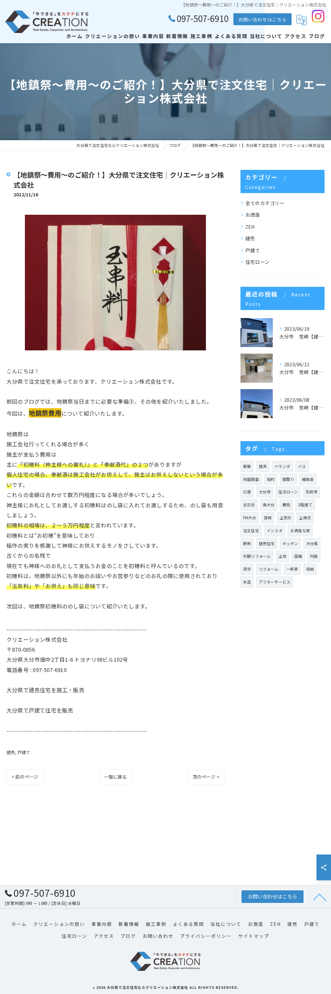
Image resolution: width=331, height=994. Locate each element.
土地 (282, 556)
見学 (247, 569)
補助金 (308, 479)
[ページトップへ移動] (319, 896)
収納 (310, 569)
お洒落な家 (300, 530)
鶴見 (286, 504)
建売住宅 (267, 543)
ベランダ (282, 466)
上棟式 (305, 517)
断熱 (247, 543)
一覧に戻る (115, 776)
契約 (270, 479)
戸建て (23, 752)
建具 (263, 466)
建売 (10, 752)
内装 (314, 556)
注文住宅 (251, 530)
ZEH (250, 226)
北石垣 (249, 504)
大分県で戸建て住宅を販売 (39, 710)
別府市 (312, 491)
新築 (247, 466)
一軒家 (292, 569)
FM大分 (249, 517)
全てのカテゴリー (265, 203)
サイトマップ (253, 936)
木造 (247, 582)
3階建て (305, 504)
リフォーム (269, 569)
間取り (288, 479)
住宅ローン (257, 261)
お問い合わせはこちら (262, 19)
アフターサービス (275, 582)
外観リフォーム (257, 556)
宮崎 (268, 517)
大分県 (312, 543)
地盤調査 (251, 479)
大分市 (265, 491)
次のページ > (206, 776)
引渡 (247, 491)
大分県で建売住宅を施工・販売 (45, 690)
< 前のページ (25, 776)
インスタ (275, 530)
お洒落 (252, 214)
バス (302, 466)
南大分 (269, 504)
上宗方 (286, 517)
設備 (298, 556)
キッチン (290, 543)
